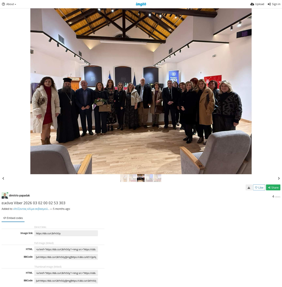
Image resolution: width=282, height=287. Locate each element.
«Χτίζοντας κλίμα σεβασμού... (31, 209)
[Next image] (278, 178)
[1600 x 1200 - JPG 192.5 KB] (249, 187)
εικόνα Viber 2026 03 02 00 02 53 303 (33, 202)
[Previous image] (3, 178)
